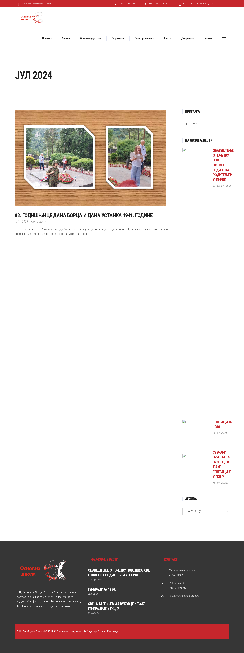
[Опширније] (23, 245)
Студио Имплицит (108, 631)
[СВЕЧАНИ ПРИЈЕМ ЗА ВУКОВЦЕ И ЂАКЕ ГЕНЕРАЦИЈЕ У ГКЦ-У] (195, 467)
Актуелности (39, 221)
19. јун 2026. (220, 482)
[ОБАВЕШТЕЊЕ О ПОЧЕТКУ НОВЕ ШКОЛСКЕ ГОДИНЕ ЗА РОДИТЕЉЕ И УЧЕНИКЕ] (195, 282)
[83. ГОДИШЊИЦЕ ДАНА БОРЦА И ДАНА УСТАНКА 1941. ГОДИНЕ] (90, 157)
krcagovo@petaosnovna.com (184, 595)
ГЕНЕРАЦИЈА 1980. (102, 589)
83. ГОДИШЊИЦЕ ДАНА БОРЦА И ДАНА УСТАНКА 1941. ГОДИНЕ (84, 215)
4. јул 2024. (22, 221)
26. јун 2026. (220, 433)
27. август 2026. (223, 185)
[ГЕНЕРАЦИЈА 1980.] (195, 433)
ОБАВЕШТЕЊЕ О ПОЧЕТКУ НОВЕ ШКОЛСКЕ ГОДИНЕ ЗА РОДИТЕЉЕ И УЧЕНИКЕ (223, 165)
